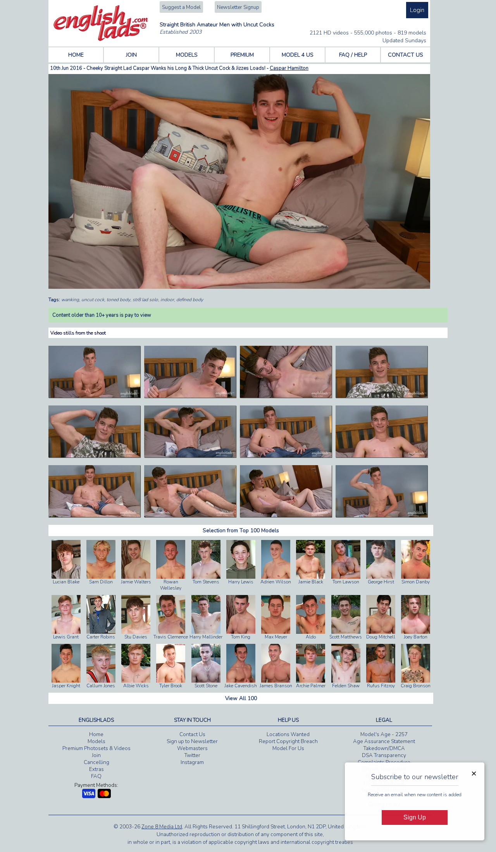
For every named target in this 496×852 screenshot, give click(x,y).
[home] (101, 39)
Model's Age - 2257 (384, 734)
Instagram (192, 762)
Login (417, 10)
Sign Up (414, 817)
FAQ (96, 776)
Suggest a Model (181, 7)
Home (96, 734)
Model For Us (288, 748)
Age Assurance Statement (384, 741)
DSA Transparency (384, 755)
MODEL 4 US (297, 55)
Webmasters (192, 748)
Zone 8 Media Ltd (161, 826)
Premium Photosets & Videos (96, 748)
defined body (189, 300)
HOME (76, 55)
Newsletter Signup (238, 7)
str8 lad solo (145, 300)
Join (96, 755)
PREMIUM (242, 55)
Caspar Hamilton (289, 68)
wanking (70, 300)
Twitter (192, 755)
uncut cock (92, 300)
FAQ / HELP (353, 55)
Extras (96, 769)
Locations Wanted (288, 734)
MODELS (187, 55)
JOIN (131, 55)
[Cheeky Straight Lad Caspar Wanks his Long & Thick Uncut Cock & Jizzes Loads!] (94, 396)
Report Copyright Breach (288, 741)
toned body (118, 300)
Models (96, 741)
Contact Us (192, 734)
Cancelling (96, 762)
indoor (167, 300)
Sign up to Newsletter (192, 741)
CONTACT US (405, 55)
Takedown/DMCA (384, 748)
